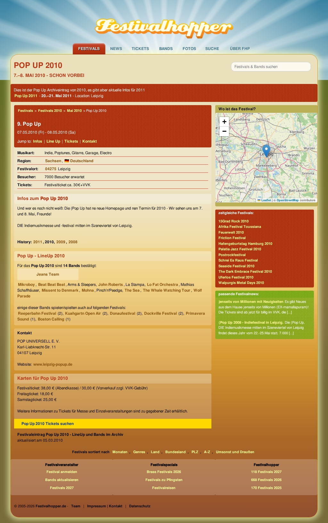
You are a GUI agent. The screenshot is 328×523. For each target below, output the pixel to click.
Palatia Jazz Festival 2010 (239, 249)
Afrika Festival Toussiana (239, 226)
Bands (166, 49)
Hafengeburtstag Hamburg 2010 (245, 243)
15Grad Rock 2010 (233, 221)
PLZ (195, 452)
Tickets (140, 49)
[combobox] (271, 66)
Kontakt (89, 141)
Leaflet (265, 200)
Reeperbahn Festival (37, 313)
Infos (37, 141)
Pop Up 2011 (25, 96)
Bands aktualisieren (61, 480)
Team (75, 506)
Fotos (189, 49)
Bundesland (175, 452)
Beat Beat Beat (51, 284)
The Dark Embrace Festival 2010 (245, 271)
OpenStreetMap (288, 200)
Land (155, 452)
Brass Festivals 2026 (164, 472)
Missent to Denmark (60, 290)
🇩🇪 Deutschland (78, 161)
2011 (37, 242)
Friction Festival (232, 238)
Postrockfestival (232, 255)
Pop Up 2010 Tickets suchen (47, 424)
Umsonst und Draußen (235, 452)
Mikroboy (26, 284)
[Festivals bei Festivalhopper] (164, 21)
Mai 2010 (74, 110)
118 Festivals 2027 (266, 472)
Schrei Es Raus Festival (238, 260)
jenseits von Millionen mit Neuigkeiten (251, 301)
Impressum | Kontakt (104, 506)
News (116, 49)
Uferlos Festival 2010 (235, 277)
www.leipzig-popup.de (52, 364)
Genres (139, 452)
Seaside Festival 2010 (236, 266)
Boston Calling (51, 319)
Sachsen (53, 161)
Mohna (88, 290)
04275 (50, 169)
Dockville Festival (160, 313)
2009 (60, 242)
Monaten (119, 452)
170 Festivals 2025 (266, 488)
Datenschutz (140, 506)
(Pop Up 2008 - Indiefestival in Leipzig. (251, 322)
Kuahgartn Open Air (83, 313)
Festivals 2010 (50, 110)
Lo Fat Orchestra (162, 284)
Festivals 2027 (62, 488)
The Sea (132, 290)
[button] (266, 151)
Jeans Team (48, 274)
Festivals (89, 49)
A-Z (207, 452)
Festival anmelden (61, 472)
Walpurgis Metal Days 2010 (241, 283)
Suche (212, 49)
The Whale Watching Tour (166, 290)
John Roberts (110, 284)
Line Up (53, 141)
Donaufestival (122, 313)
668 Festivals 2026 (266, 480)
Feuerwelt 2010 (231, 232)
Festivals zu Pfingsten (164, 480)
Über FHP (240, 49)
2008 (73, 242)
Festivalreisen (164, 488)
